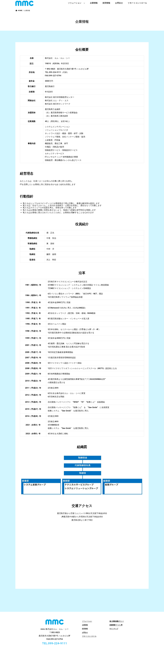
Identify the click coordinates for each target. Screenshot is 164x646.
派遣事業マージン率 (115, 625)
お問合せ (85, 632)
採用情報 (85, 628)
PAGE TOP (158, 625)
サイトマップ (113, 628)
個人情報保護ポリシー (116, 621)
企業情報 (85, 625)
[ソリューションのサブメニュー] (84, 3)
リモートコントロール (89, 636)
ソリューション (87, 621)
